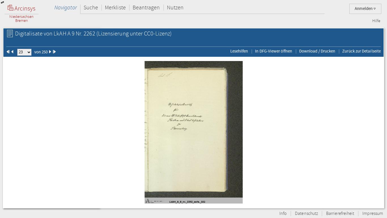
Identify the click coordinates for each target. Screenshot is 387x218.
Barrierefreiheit (340, 213)
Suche (91, 7)
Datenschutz (306, 213)
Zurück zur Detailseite (361, 51)
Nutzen (175, 7)
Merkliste (115, 7)
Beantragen (146, 7)
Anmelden (364, 8)
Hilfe (376, 21)
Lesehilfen (239, 51)
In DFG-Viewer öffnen (273, 51)
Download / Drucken (317, 51)
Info (283, 213)
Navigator (65, 7)
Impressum (372, 213)
